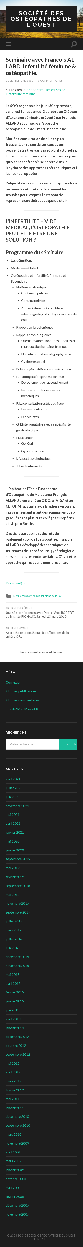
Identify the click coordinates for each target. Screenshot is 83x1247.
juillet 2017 (14, 921)
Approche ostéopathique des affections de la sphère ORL (37, 632)
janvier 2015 (15, 1001)
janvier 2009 (15, 1170)
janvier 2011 (15, 1108)
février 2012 (15, 1090)
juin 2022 (12, 797)
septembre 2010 (18, 1125)
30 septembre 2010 (19, 80)
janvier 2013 (15, 1028)
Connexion (13, 682)
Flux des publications (21, 691)
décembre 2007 (17, 1205)
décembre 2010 (17, 1116)
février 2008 (15, 1197)
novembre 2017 (17, 903)
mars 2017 (13, 930)
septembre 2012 (18, 1054)
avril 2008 (13, 1188)
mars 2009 (13, 1161)
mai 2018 (12, 894)
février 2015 (15, 992)
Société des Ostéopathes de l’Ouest (41, 19)
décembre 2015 (17, 957)
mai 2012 (12, 1063)
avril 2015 (13, 983)
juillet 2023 (14, 788)
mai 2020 (12, 841)
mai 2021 (12, 814)
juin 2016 (12, 948)
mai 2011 (12, 1099)
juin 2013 (12, 1010)
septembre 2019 (18, 859)
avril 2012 (13, 1072)
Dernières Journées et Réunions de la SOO (38, 595)
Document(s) (15, 583)
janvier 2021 (15, 832)
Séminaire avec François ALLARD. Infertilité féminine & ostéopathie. (41, 66)
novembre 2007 (17, 1214)
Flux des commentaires (22, 700)
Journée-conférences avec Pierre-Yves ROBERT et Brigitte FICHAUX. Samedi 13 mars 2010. (40, 612)
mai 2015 (12, 974)
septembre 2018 (18, 886)
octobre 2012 (16, 1045)
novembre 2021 (17, 806)
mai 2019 (12, 868)
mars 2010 (13, 1134)
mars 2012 (13, 1081)
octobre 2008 (16, 1179)
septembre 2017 (18, 912)
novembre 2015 (17, 965)
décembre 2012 (17, 1036)
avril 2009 (13, 1152)
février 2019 (15, 877)
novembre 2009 (17, 1143)
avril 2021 (13, 823)
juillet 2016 (14, 939)
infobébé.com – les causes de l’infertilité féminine (35, 92)
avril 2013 (13, 1019)
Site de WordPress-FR (22, 709)
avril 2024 (13, 779)
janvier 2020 (15, 850)
